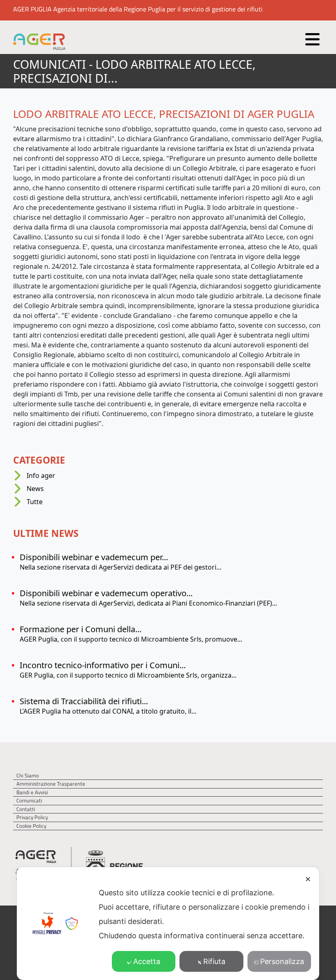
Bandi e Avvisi (32, 792)
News (35, 488)
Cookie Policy (31, 826)
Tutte (35, 501)
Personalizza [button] (282, 961)
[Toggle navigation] (311, 37)
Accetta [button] (146, 961)
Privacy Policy (32, 817)
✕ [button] (308, 879)
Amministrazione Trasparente (50, 784)
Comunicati (29, 800)
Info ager (41, 475)
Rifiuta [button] (214, 961)
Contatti (25, 809)
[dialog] (168, 923)
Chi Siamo (27, 775)
